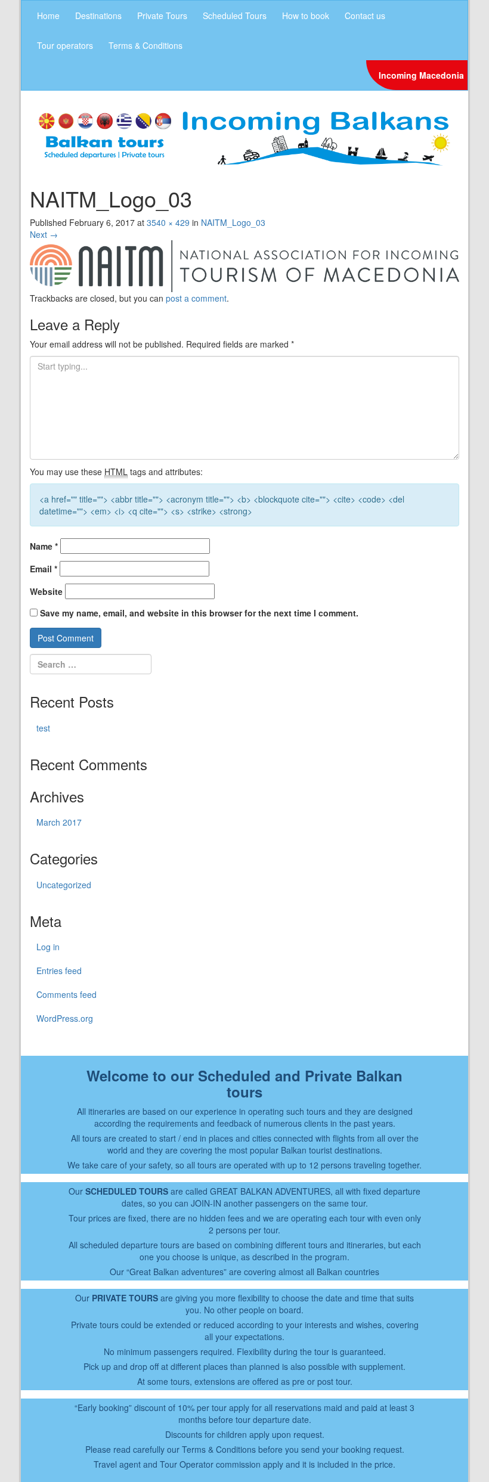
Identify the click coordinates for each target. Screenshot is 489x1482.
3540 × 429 (168, 222)
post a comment (196, 298)
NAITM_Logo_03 (233, 222)
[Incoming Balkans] (244, 137)
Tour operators (65, 45)
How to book (305, 15)
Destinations (98, 15)
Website (46, 591)
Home (48, 15)
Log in (48, 947)
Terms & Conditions (145, 45)
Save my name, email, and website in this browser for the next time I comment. (199, 613)
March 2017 (59, 822)
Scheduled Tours (235, 15)
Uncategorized (63, 885)
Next (44, 234)
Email (43, 569)
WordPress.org (64, 1018)
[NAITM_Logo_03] (244, 265)
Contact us (365, 15)
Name (44, 546)
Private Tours (162, 15)
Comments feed (66, 994)
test (43, 728)
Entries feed (59, 970)
